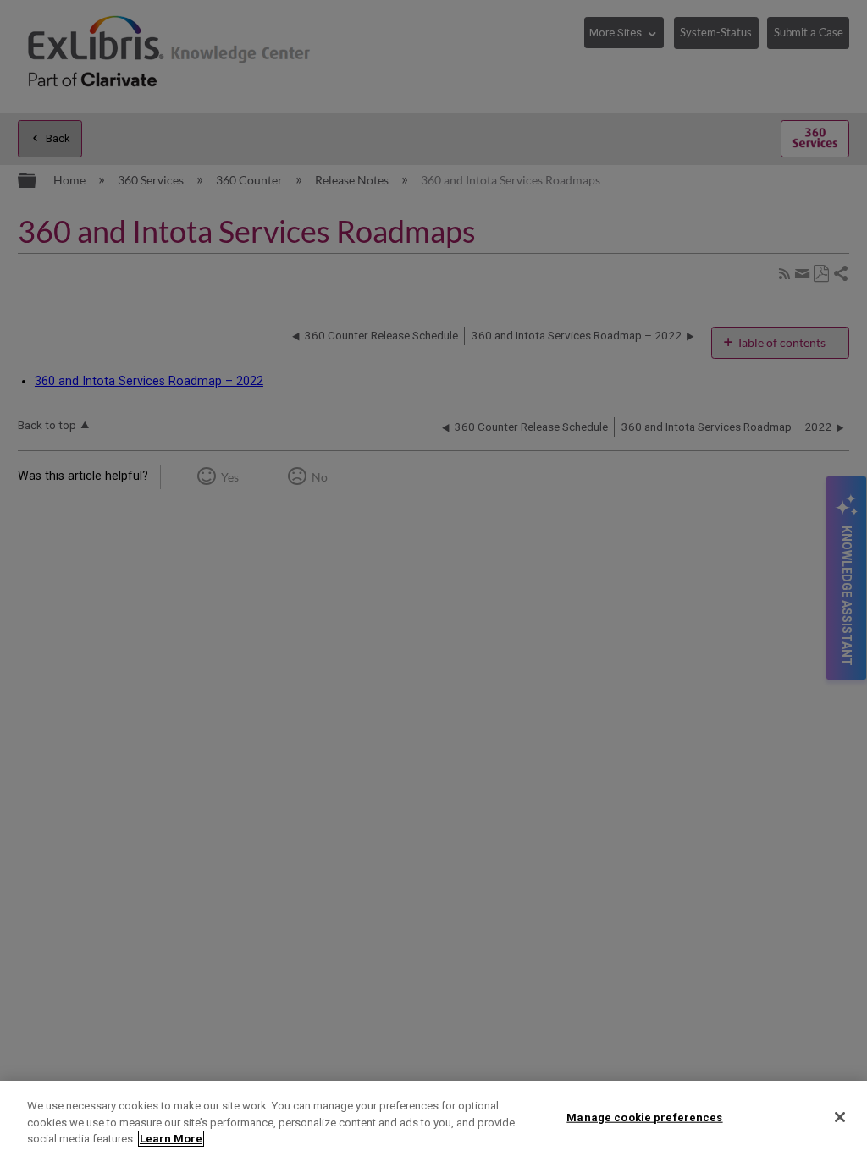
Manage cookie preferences (644, 1116)
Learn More (171, 1138)
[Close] (840, 1117)
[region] (433, 1118)
